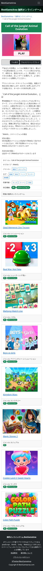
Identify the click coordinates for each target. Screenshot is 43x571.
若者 (29, 183)
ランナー (31, 174)
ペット (23, 174)
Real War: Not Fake (12, 269)
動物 (10, 174)
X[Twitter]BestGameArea (21, 561)
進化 (16, 174)
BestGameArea (8, 2)
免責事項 (14, 553)
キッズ (15, 183)
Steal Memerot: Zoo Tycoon (16, 227)
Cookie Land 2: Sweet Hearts (16, 478)
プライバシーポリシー (21, 557)
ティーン (23, 183)
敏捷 (14, 169)
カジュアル (22, 169)
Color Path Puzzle (11, 519)
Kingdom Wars (10, 394)
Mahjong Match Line (13, 311)
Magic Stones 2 (10, 436)
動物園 (6, 178)
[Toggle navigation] (39, 3)
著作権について (26, 553)
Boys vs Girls (9, 352)
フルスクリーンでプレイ (30, 62)
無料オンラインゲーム (23, 16)
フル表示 (14, 62)
